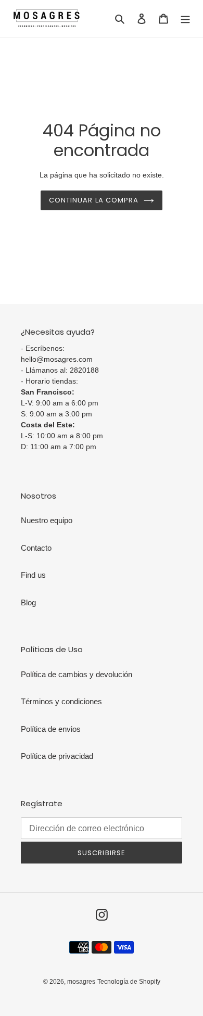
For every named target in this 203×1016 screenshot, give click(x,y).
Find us (33, 574)
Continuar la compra (93, 200)
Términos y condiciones (61, 701)
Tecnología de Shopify (128, 981)
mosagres (81, 981)
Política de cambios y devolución (76, 674)
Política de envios (51, 729)
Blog (28, 602)
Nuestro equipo (46, 520)
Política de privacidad (57, 756)
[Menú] (185, 18)
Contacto (36, 547)
